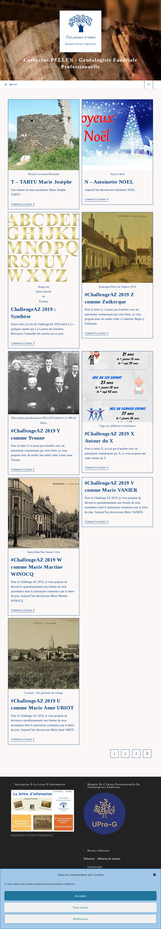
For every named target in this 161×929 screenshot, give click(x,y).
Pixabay (43, 301)
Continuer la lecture (23, 204)
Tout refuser (80, 907)
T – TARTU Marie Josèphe (41, 182)
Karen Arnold (43, 291)
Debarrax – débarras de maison (102, 858)
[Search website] (149, 85)
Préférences (80, 919)
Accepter (80, 896)
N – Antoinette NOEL (109, 182)
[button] (154, 875)
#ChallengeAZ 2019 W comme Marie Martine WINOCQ (36, 567)
